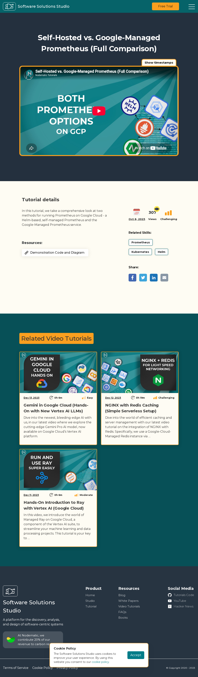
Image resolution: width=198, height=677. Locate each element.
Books (123, 617)
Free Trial (165, 6)
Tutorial (90, 606)
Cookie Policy (42, 668)
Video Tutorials (129, 606)
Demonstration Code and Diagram (57, 252)
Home (90, 595)
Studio (90, 601)
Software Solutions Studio (29, 606)
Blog (121, 595)
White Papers (128, 601)
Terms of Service (15, 668)
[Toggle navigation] (191, 6)
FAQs (122, 612)
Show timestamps (159, 62)
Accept (135, 655)
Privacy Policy (67, 668)
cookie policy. (101, 662)
